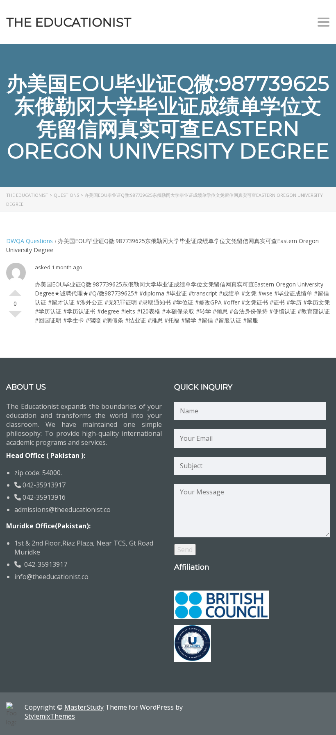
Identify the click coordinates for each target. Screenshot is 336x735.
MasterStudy (84, 707)
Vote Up (15, 289)
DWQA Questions (29, 241)
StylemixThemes (50, 716)
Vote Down (15, 317)
